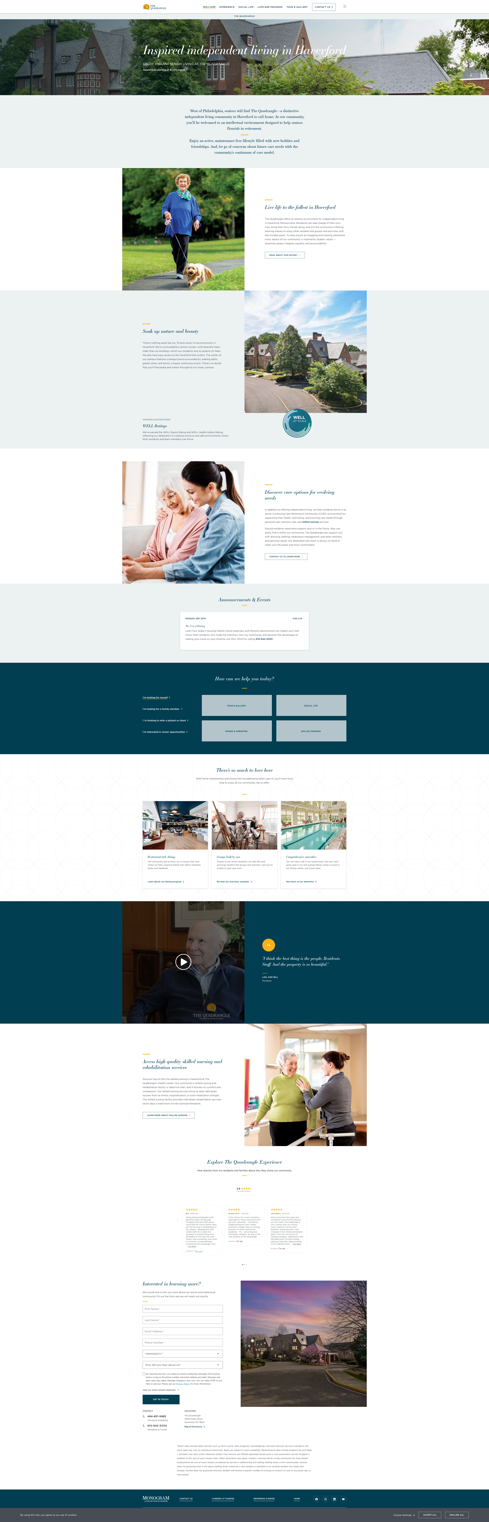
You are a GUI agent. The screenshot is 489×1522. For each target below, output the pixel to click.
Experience (227, 7)
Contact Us (322, 7)
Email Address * (155, 1321)
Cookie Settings (402, 1515)
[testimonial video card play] (183, 962)
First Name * (152, 1299)
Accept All (430, 1515)
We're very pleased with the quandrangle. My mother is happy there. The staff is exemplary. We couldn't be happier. (200, 1221)
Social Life (246, 7)
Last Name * (152, 1310)
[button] (244, 1190)
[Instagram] (325, 1489)
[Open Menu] (344, 7)
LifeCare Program (270, 7)
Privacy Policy (183, 1374)
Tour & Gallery (297, 7)
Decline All (457, 1515)
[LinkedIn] (334, 1489)
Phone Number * (155, 1332)
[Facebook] (316, 1489)
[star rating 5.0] (202, 1210)
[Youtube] (343, 1489)
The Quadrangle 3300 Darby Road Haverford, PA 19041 (194, 1409)
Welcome (209, 7)
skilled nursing (310, 522)
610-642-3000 (264, 639)
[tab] (156, 697)
